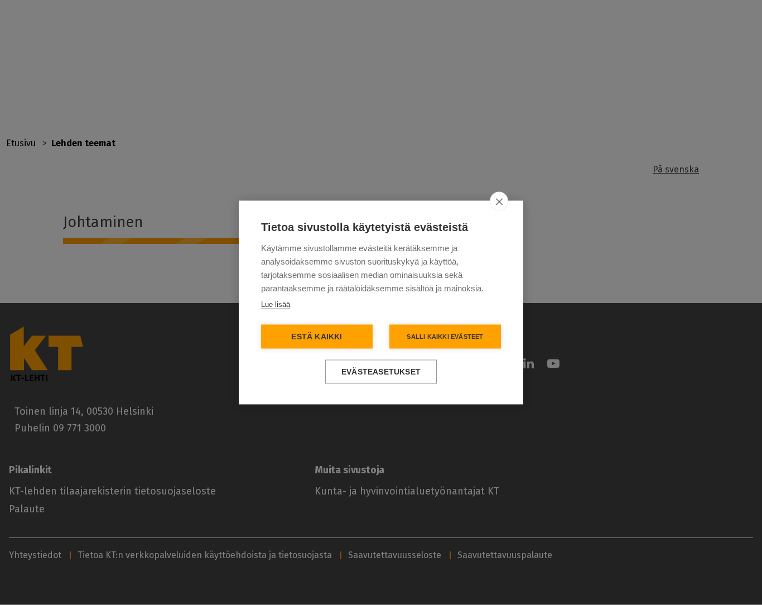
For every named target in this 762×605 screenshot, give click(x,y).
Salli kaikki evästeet (445, 336)
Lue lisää (275, 304)
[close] (499, 201)
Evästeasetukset (381, 372)
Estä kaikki (316, 337)
